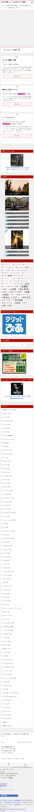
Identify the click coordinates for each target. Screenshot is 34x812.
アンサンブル (17, 264)
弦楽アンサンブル (22, 294)
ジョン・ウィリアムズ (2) (9, 520)
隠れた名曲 (15, 64)
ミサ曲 (25, 278)
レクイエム (5, 281)
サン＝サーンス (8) (7, 490)
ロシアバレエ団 (15, 281)
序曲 (13, 294)
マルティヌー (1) (7, 659)
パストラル (26, 273)
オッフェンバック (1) (8, 439)
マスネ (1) (5, 656)
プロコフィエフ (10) (8, 626)
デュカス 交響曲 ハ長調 (9, 60)
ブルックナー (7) (7, 615)
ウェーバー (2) (6, 424)
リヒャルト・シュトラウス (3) (10, 692)
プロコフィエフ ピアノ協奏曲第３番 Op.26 (16, 250)
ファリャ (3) (6, 593)
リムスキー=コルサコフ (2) (9, 696)
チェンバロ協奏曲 (6, 270)
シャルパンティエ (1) (8, 498)
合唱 (11, 292)
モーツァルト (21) (7, 670)
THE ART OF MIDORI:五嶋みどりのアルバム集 (17, 167)
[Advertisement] (17, 27)
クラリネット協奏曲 (15, 267)
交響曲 (10, 64)
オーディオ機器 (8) (7, 435)
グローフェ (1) (6, 472)
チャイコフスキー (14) (8, 538)
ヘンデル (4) (6, 637)
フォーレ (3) (6, 597)
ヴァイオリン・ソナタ (8, 283)
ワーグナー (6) (6, 715)
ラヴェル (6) (6, 681)
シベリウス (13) (7, 494)
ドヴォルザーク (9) (7, 545)
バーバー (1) (6, 564)
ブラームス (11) (7, 601)
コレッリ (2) (6, 483)
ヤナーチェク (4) (7, 674)
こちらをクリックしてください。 (13, 802)
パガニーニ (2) (6, 567)
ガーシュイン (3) (7, 450)
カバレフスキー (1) (7, 453)
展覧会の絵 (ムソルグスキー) (13, 208)
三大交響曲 (15, 286)
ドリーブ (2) (6, 553)
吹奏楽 (14, 94)
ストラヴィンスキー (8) (9, 531)
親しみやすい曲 (7, 302)
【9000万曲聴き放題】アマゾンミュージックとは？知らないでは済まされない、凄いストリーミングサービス (8, 750)
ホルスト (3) (6, 645)
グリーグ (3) (6, 465)
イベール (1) (6, 417)
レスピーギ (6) (6, 700)
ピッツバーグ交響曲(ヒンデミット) (14, 212)
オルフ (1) (5, 446)
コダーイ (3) (6, 479)
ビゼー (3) (5, 582)
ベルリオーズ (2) (7, 634)
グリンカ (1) (6, 468)
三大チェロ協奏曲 (6, 286)
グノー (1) (5, 457)
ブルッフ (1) (6, 619)
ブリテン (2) (6, 612)
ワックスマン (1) (7, 718)
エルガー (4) (6, 431)
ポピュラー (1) (6, 641)
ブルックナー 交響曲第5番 (12, 226)
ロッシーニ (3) (6, 707)
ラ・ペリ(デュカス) (8, 117)
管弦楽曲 (28, 94)
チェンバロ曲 (16, 270)
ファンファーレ (16, 121)
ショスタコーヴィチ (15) (9, 512)
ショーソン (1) (6, 509)
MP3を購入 (3, 785)
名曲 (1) (5, 722)
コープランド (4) (7, 476)
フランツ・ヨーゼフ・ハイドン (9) (11, 608)
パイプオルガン (16, 273)
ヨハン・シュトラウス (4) (9, 678)
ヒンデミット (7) (7, 586)
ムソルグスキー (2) (7, 663)
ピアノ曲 (17, 275)
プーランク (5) (6, 590)
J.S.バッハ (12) (7, 413)
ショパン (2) (6, 516)
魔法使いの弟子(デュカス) (9, 89)
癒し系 (10, 300)
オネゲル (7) (6, 443)
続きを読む (17, 76)
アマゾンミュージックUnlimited (12, 800)
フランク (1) (6, 604)
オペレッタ (5, 267)
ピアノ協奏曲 (7, 275)
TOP (16, 734)
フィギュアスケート (7, 278)
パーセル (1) (6, 560)
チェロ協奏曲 (25, 267)
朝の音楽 (26, 297)
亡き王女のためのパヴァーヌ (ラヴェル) (16, 219)
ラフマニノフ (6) (7, 685)
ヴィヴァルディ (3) (7, 420)
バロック (6, 273)
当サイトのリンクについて (24, 742)
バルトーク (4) (6, 578)
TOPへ (25, 765)
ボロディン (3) (6, 648)
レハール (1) (6, 703)
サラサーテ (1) (6, 487)
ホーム (3, 742)
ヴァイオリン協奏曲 (22, 284)
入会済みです (4, 783)
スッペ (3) (5, 527)
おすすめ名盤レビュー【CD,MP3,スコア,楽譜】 (13, 2)
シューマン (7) (6, 505)
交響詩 (5, 289)
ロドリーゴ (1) (6, 711)
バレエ (10, 121)
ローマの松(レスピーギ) (12, 193)
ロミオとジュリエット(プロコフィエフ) (16, 223)
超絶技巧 (25, 302)
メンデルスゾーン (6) (8, 667)
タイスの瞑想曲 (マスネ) (12, 247)
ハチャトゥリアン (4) (8, 571)
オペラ (25, 264)
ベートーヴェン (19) (8, 630)
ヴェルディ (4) (6, 428)
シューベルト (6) (7, 501)
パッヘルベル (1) (7, 575)
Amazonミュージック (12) (9, 409)
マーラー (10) (6, 652)
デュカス (5, 64)
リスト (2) (5, 689)
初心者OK (24, 289)
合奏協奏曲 (19, 292)
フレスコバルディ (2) (8, 623)
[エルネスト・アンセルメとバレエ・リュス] (9, 795)
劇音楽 (5, 292)
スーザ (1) (5, 523)
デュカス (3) (6, 542)
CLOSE (2, 811)
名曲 (27, 292)
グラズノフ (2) (6, 461)
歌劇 (4, 300)
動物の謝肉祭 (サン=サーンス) (13, 216)
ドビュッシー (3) (7, 549)
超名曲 (17, 303)
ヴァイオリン (25, 281)
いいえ (2, 771)
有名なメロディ (21, 94)
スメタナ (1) (6, 534)
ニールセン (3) (6, 556)
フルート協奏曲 (17, 278)
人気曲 (10, 94)
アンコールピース (7, 264)
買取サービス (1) (7, 725)
